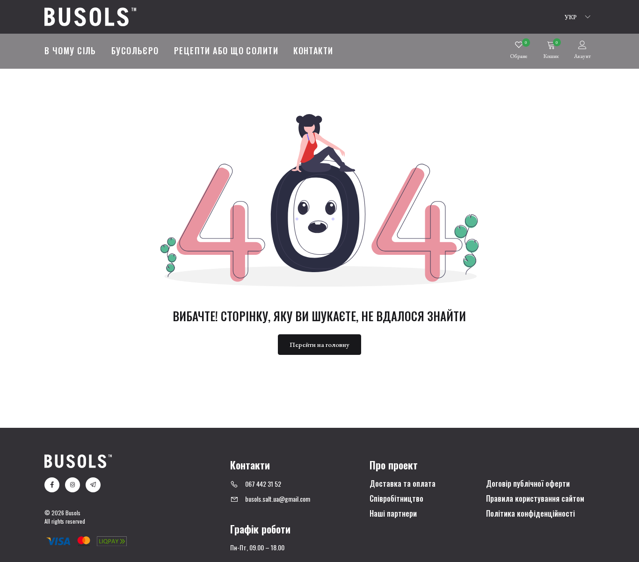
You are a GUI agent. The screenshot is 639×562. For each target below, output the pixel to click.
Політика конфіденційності (530, 514)
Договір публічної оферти (528, 484)
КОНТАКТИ (313, 50)
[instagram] (72, 484)
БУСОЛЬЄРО (135, 50)
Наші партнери (393, 514)
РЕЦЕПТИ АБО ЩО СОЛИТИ (226, 50)
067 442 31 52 (263, 484)
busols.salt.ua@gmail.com (277, 499)
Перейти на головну (319, 344)
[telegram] (93, 484)
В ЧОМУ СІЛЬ (70, 50)
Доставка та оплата (403, 484)
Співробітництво (396, 499)
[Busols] (90, 16)
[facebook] (51, 484)
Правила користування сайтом (535, 499)
